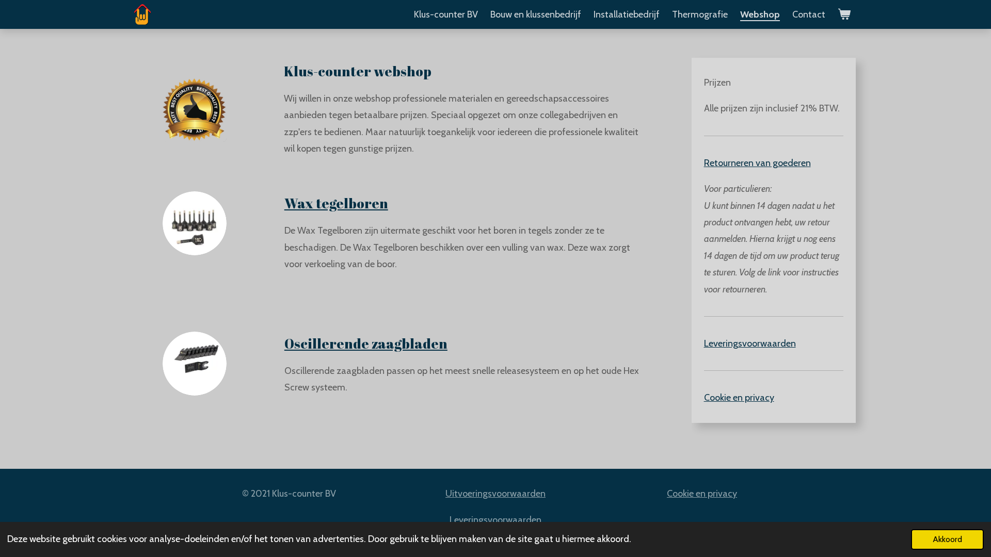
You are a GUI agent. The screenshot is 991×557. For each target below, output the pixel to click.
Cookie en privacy (739, 397)
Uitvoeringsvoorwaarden (495, 493)
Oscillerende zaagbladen (365, 343)
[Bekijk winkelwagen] (844, 14)
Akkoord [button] (947, 539)
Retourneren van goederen (757, 163)
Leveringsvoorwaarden (750, 343)
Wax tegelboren (336, 203)
